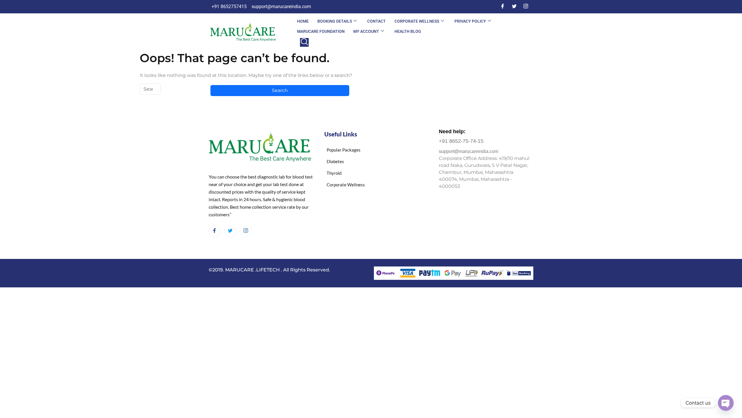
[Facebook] (502, 6)
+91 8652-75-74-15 (461, 141)
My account (366, 31)
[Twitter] (514, 6)
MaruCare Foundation (321, 31)
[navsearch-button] (304, 42)
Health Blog (407, 31)
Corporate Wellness (416, 21)
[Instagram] (525, 6)
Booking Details (334, 21)
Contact (376, 21)
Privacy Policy (470, 21)
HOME (303, 21)
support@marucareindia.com (468, 151)
